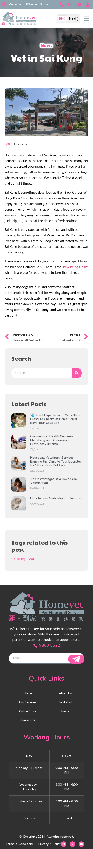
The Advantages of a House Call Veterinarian (54, 481)
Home (28, 693)
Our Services (28, 702)
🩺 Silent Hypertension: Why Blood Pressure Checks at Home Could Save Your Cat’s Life (55, 419)
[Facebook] (63, 844)
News (65, 711)
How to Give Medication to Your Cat (56, 498)
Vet (31, 559)
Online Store (27, 711)
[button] (87, 18)
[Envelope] (81, 844)
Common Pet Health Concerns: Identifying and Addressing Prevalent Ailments (52, 440)
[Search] (77, 373)
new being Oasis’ (75, 267)
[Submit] (76, 659)
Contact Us (27, 720)
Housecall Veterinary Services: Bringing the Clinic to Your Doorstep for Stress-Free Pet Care (56, 461)
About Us (65, 693)
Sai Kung (18, 559)
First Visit (65, 702)
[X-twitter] (72, 844)
